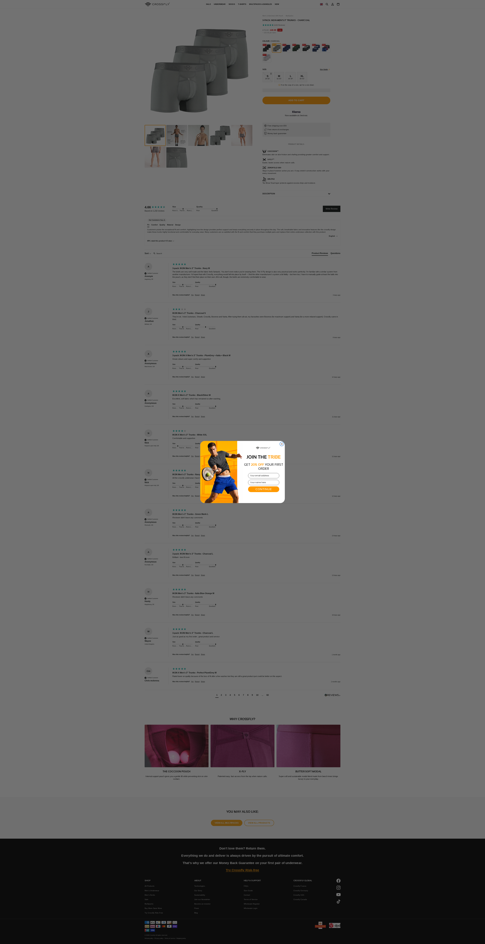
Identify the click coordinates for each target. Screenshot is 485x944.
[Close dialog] (282, 444)
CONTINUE (264, 489)
